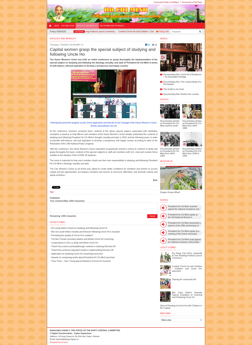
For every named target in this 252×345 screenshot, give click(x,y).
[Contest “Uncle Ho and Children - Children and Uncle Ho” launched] (165, 270)
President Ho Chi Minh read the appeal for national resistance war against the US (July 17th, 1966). (183, 207)
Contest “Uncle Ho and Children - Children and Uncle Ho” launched (135, 31)
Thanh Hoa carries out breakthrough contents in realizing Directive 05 (83, 246)
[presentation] (162, 181)
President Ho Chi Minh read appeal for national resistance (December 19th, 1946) (184, 240)
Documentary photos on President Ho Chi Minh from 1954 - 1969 (192, 124)
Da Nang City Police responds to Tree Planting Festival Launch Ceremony (187, 255)
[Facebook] (146, 44)
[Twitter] (149, 44)
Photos (164, 99)
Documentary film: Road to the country (181, 94)
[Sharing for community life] (165, 283)
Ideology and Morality (63, 38)
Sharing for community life (184, 279)
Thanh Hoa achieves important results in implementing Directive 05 (82, 250)
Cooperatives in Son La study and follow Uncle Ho (74, 243)
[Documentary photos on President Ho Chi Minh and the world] (170, 111)
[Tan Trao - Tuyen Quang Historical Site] (181, 178)
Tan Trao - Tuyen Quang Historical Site (178, 192)
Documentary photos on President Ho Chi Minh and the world (169, 123)
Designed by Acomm (59, 342)
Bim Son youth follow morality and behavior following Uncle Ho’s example (85, 232)
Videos (163, 38)
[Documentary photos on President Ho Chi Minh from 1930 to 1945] (192, 139)
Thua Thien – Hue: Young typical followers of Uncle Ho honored (81, 261)
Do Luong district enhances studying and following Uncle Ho (79, 228)
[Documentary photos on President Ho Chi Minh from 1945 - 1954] (170, 139)
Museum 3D (166, 161)
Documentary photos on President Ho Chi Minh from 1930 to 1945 (192, 152)
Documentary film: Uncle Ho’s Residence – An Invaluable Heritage (181, 57)
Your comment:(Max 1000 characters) (67, 201)
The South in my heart (173, 89)
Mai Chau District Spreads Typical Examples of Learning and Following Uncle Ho (187, 294)
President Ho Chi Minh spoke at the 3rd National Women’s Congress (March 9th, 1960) (183, 216)
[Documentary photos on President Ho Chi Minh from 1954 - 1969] (192, 111)
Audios (164, 200)
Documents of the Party (192, 2)
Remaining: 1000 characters (63, 216)
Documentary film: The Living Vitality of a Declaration (182, 83)
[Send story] (156, 44)
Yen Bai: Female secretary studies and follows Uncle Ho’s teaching (82, 239)
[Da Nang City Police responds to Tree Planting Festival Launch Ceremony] (165, 257)
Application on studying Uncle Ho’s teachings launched (77, 254)
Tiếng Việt (164, 31)
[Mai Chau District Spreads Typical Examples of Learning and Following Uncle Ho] (165, 296)
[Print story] (153, 44)
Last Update (79, 31)
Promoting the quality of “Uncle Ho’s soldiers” (72, 235)
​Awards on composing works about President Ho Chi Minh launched (83, 257)
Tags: (52, 192)
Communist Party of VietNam (166, 2)
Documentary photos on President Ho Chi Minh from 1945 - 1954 (169, 152)
